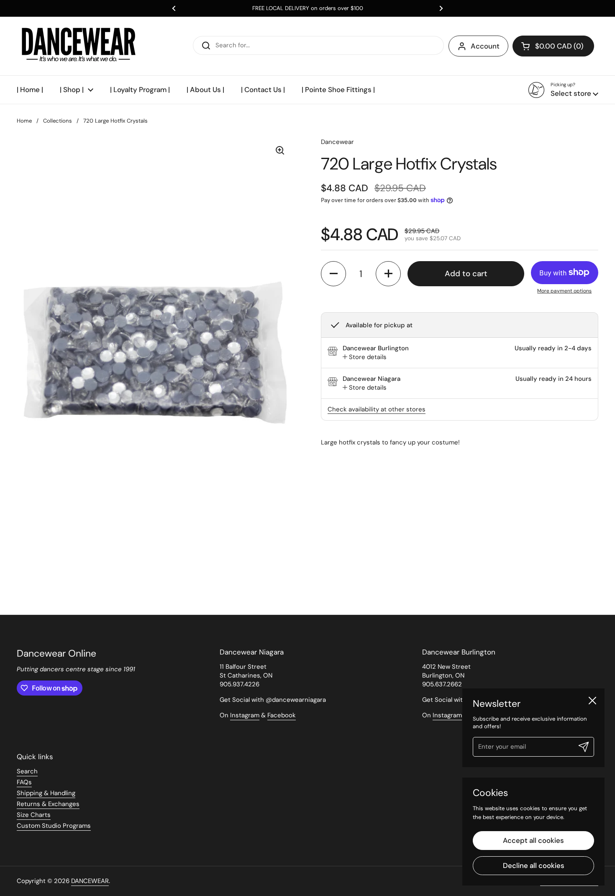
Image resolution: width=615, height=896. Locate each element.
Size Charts (34, 815)
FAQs (24, 782)
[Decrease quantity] (333, 273)
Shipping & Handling (46, 793)
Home (24, 120)
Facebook (281, 715)
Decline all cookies (533, 865)
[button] (553, 46)
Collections (57, 120)
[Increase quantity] (388, 273)
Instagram (244, 715)
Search (27, 771)
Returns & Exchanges (48, 804)
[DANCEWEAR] (79, 46)
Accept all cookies (533, 840)
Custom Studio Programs (54, 826)
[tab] (365, 357)
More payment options (564, 291)
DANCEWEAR (90, 881)
